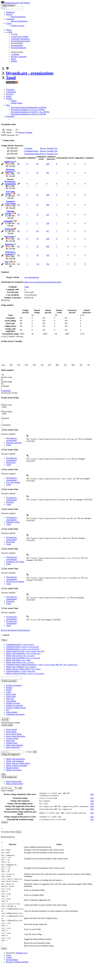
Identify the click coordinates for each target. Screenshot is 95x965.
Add (34, 752)
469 (47, 246)
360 (47, 195)
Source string (11, 694)
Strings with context (14, 770)
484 (47, 205)
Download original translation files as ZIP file (28, 107)
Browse (22, 132)
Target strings (11, 732)
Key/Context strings (14, 734)
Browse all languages (19, 21)
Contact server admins (19, 36)
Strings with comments (15, 761)
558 (47, 223)
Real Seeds (9, 236)
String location (11, 712)
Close (18, 832)
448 (47, 239)
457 (47, 231)
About (13, 59)
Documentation (17, 45)
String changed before (14, 784)
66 (37, 164)
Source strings (11, 729)
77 (37, 223)
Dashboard (10, 12)
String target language (14, 745)
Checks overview (17, 26)
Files (8, 105)
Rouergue (9, 244)
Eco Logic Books (10, 192)
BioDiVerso (9, 162)
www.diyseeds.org (31, 277)
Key (7, 710)
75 (37, 215)
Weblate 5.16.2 (22, 953)
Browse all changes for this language (15, 630)
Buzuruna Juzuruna (10, 170)
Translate (28, 132)
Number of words (13, 703)
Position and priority (14, 685)
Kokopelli (8, 221)
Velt (6, 262)
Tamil (11, 77)
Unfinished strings (31, 151)
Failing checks (16, 103)
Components (11, 92)
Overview (10, 94)
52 (37, 195)
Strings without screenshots (16, 765)
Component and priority (15, 714)
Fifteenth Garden (9, 212)
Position (9, 688)
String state (10, 741)
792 (47, 264)
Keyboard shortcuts (18, 48)
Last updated (11, 701)
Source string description (15, 736)
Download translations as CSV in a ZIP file (28, 110)
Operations (10, 116)
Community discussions (20, 39)
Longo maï (9, 229)
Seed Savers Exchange (10, 253)
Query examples (7, 791)
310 (47, 255)
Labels (8, 692)
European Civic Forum (10, 202)
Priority (9, 690)
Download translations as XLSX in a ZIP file (28, 114)
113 (37, 264)
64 (37, 231)
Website (14, 61)
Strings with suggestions (15, 759)
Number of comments (14, 705)
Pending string (11, 743)
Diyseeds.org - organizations (29, 73)
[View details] (27, 437)
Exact (29, 752)
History (14, 101)
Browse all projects (18, 17)
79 (37, 173)
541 (47, 173)
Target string (11, 696)
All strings (28, 148)
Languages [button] (10, 19)
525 (47, 215)
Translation (10, 89)
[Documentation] (2, 140)
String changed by (13, 747)
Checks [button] (9, 23)
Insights (9, 98)
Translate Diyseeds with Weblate (17, 3)
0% (18, 164)
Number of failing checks (16, 708)
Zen (55, 148)
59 (37, 205)
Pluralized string (12, 768)
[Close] (2, 842)
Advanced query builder (10, 723)
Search (8, 96)
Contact (9, 957)
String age (10, 699)
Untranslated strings (32, 154)
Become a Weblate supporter (17, 962)
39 (37, 255)
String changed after (14, 781)
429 (47, 164)
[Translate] (2, 164)
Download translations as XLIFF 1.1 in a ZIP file (30, 112)
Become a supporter (18, 57)
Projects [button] (9, 14)
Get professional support (20, 41)
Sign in (9, 30)
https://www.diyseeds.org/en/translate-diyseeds (42, 282)
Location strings (12, 738)
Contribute (15, 54)
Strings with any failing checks (18, 763)
